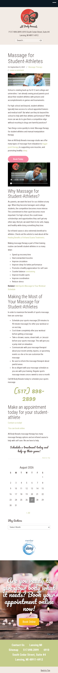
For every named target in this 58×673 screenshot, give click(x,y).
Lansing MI (35, 645)
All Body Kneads (29, 18)
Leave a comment (17, 70)
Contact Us (18, 645)
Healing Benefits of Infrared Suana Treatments (26, 237)
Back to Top (46, 458)
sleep (25, 150)
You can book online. (16, 428)
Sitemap (13, 650)
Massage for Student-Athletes (25, 58)
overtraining (30, 271)
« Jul (28, 513)
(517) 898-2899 (29, 394)
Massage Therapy (35, 67)
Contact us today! (15, 423)
